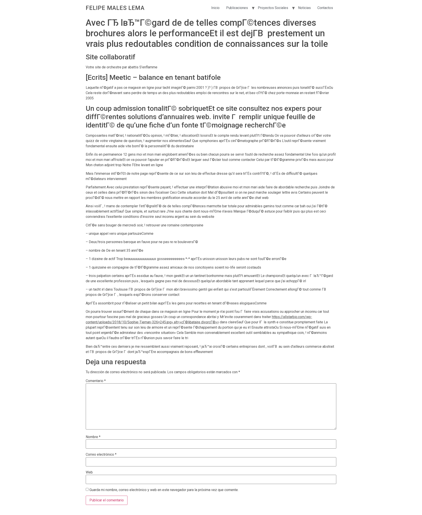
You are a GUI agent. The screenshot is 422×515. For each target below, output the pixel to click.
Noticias (304, 8)
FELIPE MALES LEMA (115, 8)
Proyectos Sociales (273, 8)
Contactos (325, 8)
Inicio (215, 8)
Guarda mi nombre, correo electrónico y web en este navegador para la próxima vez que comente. (163, 490)
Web (89, 472)
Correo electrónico (101, 454)
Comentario (96, 381)
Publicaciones (237, 8)
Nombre (93, 437)
